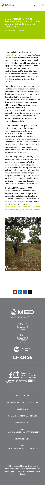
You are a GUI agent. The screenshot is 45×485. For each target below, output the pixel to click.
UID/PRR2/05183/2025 (22, 439)
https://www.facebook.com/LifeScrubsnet (22, 207)
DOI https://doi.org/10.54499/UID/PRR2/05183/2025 (22, 447)
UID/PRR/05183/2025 (22, 423)
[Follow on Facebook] (25, 292)
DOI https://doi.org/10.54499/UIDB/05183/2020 (22, 402)
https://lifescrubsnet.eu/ (15, 201)
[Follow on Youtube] (15, 292)
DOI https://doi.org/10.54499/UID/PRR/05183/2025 (22, 431)
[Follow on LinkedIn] (20, 292)
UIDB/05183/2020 (22, 395)
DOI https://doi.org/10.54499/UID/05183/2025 (22, 416)
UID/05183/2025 (22, 409)
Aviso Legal (9, 471)
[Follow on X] (30, 292)
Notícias (20, 30)
